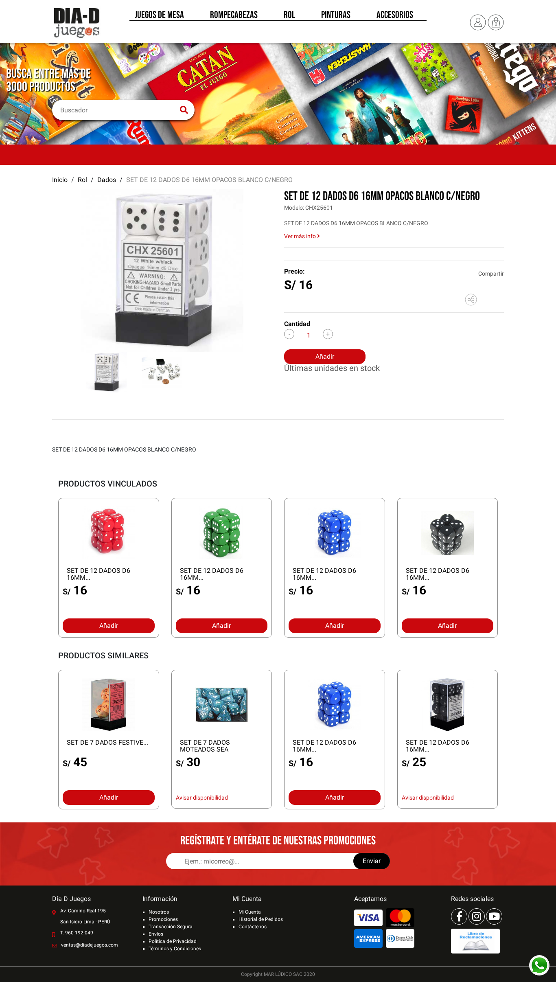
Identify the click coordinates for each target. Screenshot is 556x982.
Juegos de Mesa (159, 15)
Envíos (156, 934)
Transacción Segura (171, 926)
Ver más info (300, 236)
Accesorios (395, 15)
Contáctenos (253, 926)
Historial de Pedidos (261, 919)
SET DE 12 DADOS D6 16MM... (98, 574)
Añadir (324, 356)
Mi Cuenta (250, 912)
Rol (289, 15)
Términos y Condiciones (175, 948)
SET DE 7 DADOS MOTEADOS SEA (205, 746)
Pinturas (335, 15)
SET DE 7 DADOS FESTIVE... (107, 742)
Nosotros (159, 912)
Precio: (294, 271)
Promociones (163, 919)
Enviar (372, 861)
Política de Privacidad (173, 941)
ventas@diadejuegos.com (89, 945)
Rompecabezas (234, 15)
